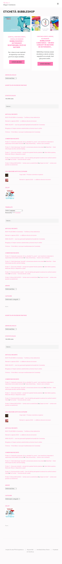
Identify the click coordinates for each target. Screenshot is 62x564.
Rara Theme (46, 549)
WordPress (31, 552)
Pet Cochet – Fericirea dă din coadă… (20, 159)
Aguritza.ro (6, 2)
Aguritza (22, 29)
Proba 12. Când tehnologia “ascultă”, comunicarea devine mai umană (24, 147)
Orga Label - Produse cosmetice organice (31, 174)
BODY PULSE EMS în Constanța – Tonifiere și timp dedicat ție (22, 117)
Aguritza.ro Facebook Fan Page (16, 85)
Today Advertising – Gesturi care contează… (37, 143)
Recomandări (19, 39)
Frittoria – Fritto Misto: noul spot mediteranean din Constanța (22, 132)
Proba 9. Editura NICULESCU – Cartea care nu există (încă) (21, 163)
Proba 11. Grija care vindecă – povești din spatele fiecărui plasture (24, 152)
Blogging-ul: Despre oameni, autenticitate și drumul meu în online (23, 128)
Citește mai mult (17, 62)
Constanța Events (19, 36)
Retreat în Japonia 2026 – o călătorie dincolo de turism (21, 121)
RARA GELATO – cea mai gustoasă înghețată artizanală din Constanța (25, 124)
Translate (18, 212)
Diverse (12, 39)
